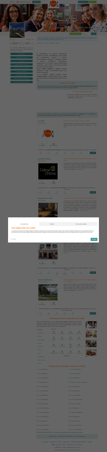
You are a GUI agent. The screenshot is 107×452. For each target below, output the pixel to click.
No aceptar (13, 239)
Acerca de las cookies (81, 224)
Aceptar (94, 239)
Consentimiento (24, 224)
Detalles (52, 224)
